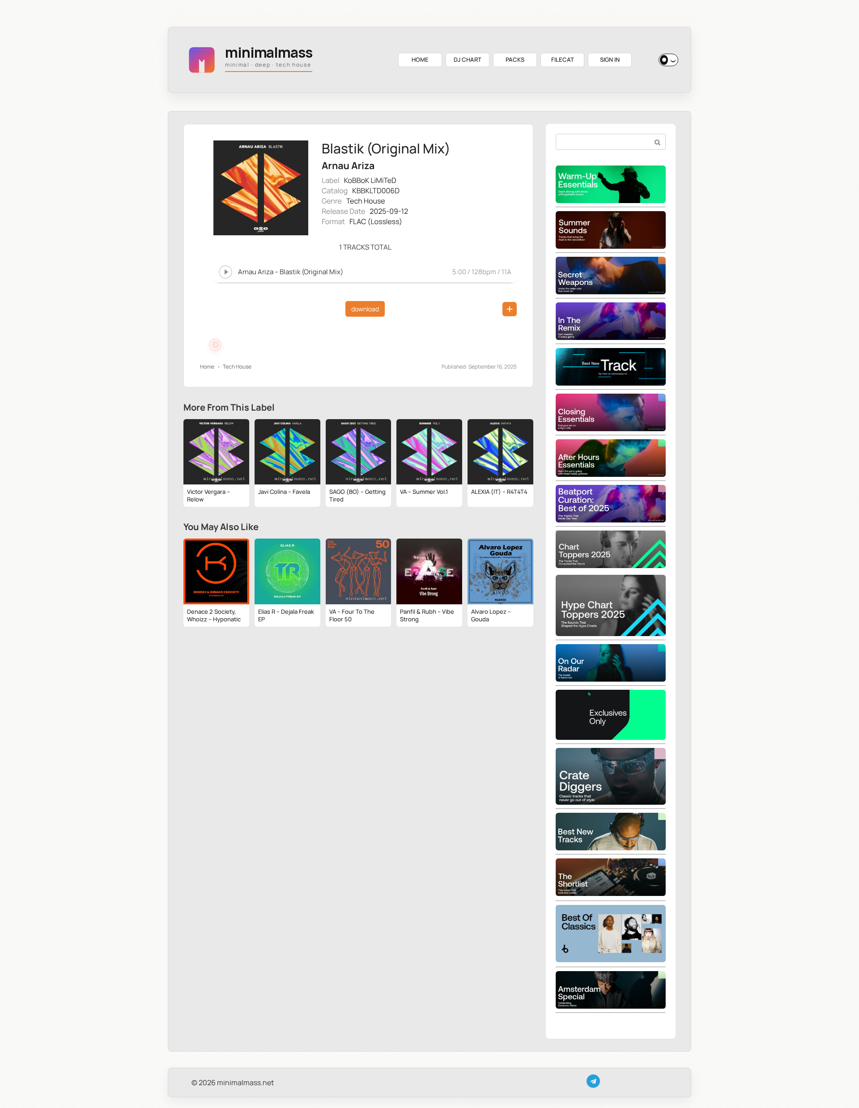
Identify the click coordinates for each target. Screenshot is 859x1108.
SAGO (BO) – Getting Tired (357, 495)
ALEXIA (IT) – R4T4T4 (499, 492)
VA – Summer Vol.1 (424, 492)
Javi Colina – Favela (284, 492)
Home (207, 366)
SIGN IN (610, 59)
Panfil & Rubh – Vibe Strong (427, 615)
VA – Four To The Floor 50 (351, 615)
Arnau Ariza (348, 165)
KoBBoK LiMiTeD (370, 180)
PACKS (515, 59)
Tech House (365, 201)
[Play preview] (225, 272)
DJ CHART (467, 59)
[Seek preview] (365, 281)
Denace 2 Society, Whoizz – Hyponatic (214, 615)
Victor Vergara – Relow (208, 495)
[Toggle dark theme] (668, 60)
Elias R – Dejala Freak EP (286, 615)
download (365, 309)
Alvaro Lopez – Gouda (491, 615)
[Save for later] (509, 309)
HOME (420, 59)
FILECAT (562, 59)
